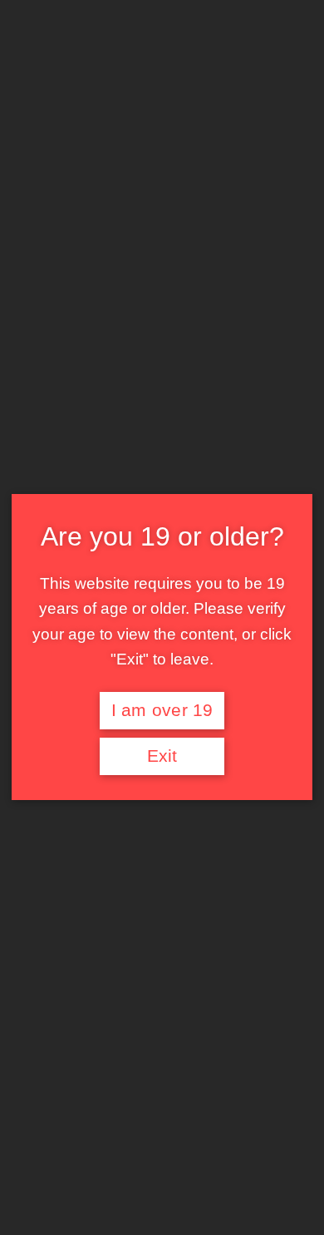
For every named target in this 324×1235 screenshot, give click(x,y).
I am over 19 (162, 710)
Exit (162, 756)
